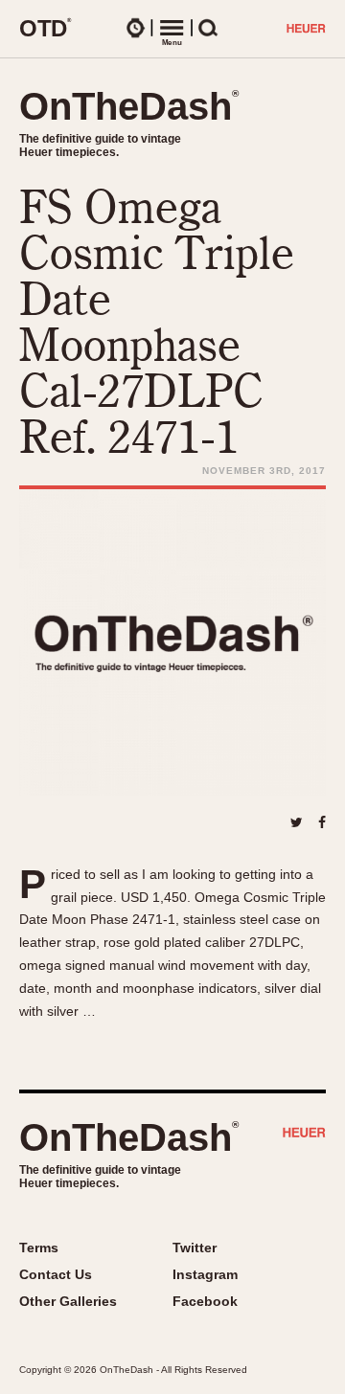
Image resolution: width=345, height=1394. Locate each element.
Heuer (304, 1134)
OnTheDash (129, 106)
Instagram (205, 1274)
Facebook (205, 1301)
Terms (38, 1247)
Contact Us (55, 1274)
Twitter (194, 1247)
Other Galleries (68, 1301)
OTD (45, 27)
